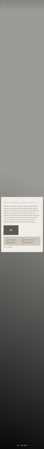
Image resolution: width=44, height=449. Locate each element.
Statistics (12, 242)
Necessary (13, 240)
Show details (8, 247)
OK (11, 230)
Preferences (29, 240)
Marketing (28, 242)
